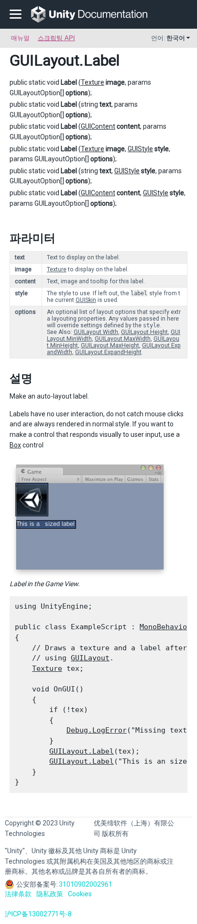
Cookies (80, 894)
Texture (92, 82)
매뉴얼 (20, 38)
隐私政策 (49, 894)
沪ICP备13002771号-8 (38, 914)
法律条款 (18, 894)
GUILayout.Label (81, 751)
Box (15, 445)
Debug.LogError (96, 730)
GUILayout (44, 60)
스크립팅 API (56, 38)
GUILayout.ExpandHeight (108, 352)
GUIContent (98, 126)
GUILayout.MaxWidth (123, 338)
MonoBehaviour (168, 627)
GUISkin (86, 300)
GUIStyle (140, 149)
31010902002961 (85, 884)
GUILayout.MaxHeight (110, 345)
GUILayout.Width (96, 332)
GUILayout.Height (144, 332)
